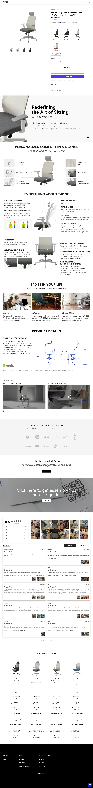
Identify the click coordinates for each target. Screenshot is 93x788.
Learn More (46, 500)
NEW (18, 2)
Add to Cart (67, 67)
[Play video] (24, 397)
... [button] (25, 593)
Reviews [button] (6, 545)
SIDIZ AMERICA (55, 9)
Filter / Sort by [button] (83, 545)
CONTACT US (41, 752)
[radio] (56, 35)
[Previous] (3, 411)
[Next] (46, 27)
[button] (55, 17)
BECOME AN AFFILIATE (24, 766)
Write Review (69, 545)
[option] (28, 27)
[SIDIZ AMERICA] (5, 2)
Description (53, 84)
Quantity (53, 58)
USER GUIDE (41, 762)
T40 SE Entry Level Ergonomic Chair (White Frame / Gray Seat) (17, 7)
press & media (22, 762)
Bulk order (46, 470)
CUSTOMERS (25, 2)
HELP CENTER (41, 759)
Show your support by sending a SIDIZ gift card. (62, 80)
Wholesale (6, 755)
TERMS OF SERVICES (42, 773)
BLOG (31, 2)
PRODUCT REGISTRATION (44, 755)
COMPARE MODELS (42, 2)
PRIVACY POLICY (42, 766)
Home (4, 7)
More (16, 684)
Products (6, 752)
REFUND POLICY (41, 770)
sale (4, 759)
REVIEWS (20, 770)
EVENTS (20, 755)
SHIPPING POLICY (42, 777)
